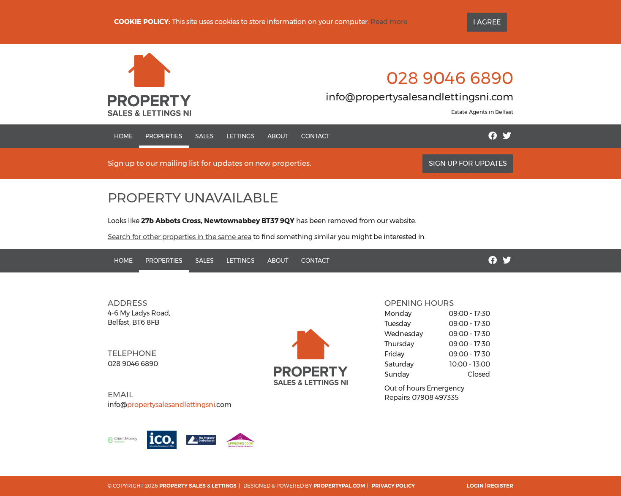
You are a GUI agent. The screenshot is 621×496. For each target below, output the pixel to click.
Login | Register (490, 486)
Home (123, 136)
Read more (388, 22)
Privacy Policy (393, 486)
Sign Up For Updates (468, 163)
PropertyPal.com (339, 486)
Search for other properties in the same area (179, 237)
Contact (315, 136)
